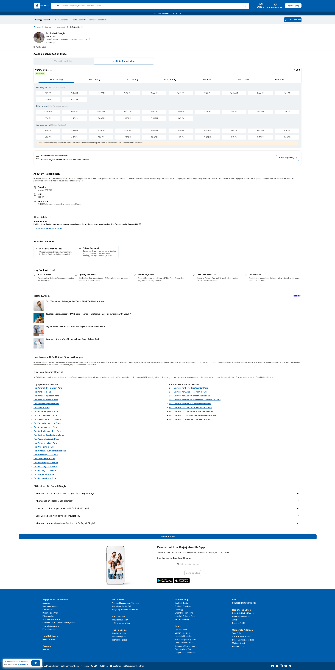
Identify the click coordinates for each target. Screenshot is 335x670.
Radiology (179, 610)
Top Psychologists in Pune (46, 455)
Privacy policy (48, 616)
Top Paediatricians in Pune (46, 400)
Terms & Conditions (51, 626)
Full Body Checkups (183, 606)
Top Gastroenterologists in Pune (49, 435)
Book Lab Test (61, 20)
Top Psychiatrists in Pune (45, 443)
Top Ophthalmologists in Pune (47, 431)
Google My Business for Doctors (125, 610)
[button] (273, 666)
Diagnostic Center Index (185, 646)
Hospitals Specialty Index (185, 639)
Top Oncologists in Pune (45, 470)
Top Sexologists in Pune (44, 459)
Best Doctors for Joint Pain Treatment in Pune (190, 408)
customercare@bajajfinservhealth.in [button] (128, 666)
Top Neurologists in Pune (45, 466)
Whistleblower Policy (51, 619)
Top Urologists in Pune (44, 447)
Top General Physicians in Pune (48, 388)
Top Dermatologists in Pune (46, 396)
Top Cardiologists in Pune (45, 415)
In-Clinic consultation (121, 623)
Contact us (47, 610)
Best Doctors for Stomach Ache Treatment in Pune (192, 415)
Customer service (50, 606)
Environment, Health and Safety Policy (59, 623)
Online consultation (120, 620)
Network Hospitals (119, 640)
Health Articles (49, 639)
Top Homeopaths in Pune (45, 478)
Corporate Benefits (97, 20)
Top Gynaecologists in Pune (46, 404)
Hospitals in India (119, 633)
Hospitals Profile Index (184, 643)
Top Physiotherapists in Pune (47, 419)
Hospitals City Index (183, 636)
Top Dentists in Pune (43, 392)
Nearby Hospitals (119, 637)
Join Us (46, 650)
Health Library (78, 20)
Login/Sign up (293, 6)
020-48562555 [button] (101, 666)
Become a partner (50, 613)
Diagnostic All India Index (185, 653)
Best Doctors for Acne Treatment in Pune (188, 392)
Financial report (49, 629)
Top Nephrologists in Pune (46, 463)
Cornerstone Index (183, 633)
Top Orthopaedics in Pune (45, 427)
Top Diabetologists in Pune (46, 411)
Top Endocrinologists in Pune (47, 423)
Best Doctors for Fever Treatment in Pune (188, 388)
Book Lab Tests (181, 603)
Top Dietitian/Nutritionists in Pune (50, 451)
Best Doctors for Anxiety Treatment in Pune (189, 396)
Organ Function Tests (184, 613)
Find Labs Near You (183, 649)
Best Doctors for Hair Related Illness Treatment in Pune (194, 400)
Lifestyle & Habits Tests (185, 616)
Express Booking (182, 619)
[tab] (56, 79)
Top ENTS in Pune (41, 408)
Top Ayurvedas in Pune (44, 474)
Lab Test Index (181, 630)
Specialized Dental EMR (121, 606)
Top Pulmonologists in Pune (46, 439)
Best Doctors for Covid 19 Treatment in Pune (189, 419)
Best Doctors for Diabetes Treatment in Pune (190, 404)
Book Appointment (42, 20)
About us (46, 603)
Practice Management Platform (125, 603)
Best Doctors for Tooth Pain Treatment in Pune (191, 411)
